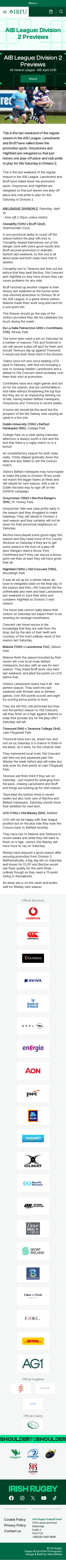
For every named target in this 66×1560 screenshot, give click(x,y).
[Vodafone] (33, 913)
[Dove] (33, 1228)
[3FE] (21, 1388)
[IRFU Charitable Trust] (33, 1425)
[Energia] (33, 1048)
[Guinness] (33, 958)
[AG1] (33, 1363)
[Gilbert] (33, 1161)
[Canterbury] (33, 936)
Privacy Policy (15, 1525)
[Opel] (33, 1026)
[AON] (33, 1071)
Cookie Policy (15, 1520)
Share (33, 78)
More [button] (32, 3)
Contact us (12, 1531)
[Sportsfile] (33, 1404)
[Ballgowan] (33, 1273)
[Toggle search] (61, 12)
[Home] (18, 12)
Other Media (54, 1554)
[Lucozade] (33, 1138)
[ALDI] (33, 1116)
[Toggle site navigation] (4, 12)
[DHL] (33, 1341)
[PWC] (33, 1093)
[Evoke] (33, 1318)
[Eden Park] (33, 1296)
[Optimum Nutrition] (33, 1206)
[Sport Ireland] (33, 1251)
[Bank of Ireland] (33, 1003)
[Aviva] (33, 981)
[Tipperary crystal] (45, 1388)
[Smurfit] (33, 1183)
